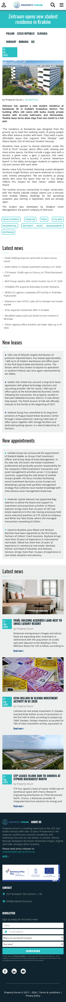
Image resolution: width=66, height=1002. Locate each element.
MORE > (5, 856)
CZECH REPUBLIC (26, 34)
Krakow (30, 219)
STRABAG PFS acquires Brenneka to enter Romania (32, 286)
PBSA (44, 219)
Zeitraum (8, 232)
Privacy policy (33, 995)
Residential (32, 99)
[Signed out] (4, 6)
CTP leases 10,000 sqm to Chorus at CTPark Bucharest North (36, 777)
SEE (33, 42)
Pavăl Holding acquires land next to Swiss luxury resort (37, 622)
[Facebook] (5, 971)
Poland (57, 219)
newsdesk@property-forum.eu (18, 851)
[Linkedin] (14, 971)
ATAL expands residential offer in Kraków (27, 310)
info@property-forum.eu (19, 901)
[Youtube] (23, 971)
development (11, 219)
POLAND (10, 34)
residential (10, 225)
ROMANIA (24, 42)
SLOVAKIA (42, 34)
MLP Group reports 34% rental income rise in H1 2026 (33, 281)
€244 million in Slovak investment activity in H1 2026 (33, 266)
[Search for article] (53, 5)
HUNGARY (11, 42)
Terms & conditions (49, 992)
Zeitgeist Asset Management (42, 225)
